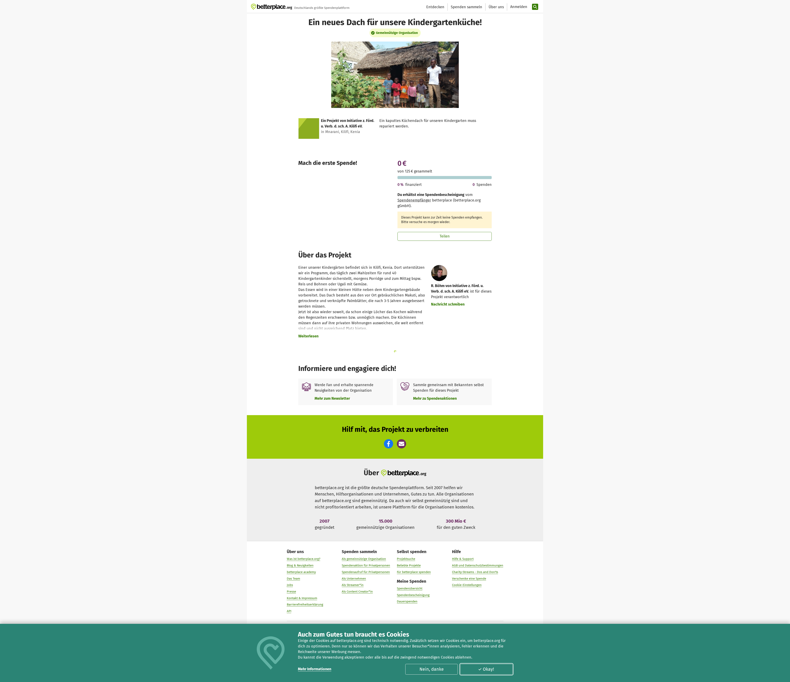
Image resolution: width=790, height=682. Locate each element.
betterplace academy (301, 572)
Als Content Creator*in (357, 591)
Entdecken (435, 7)
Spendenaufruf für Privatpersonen (366, 572)
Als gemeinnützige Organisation (364, 559)
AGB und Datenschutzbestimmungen (477, 565)
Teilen (445, 236)
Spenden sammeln (466, 7)
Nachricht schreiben (448, 304)
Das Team (293, 578)
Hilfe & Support (463, 559)
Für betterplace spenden (414, 572)
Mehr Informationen (314, 669)
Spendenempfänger (414, 200)
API (289, 611)
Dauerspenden (407, 601)
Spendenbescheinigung (413, 595)
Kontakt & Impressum (302, 598)
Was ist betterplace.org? (303, 559)
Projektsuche (406, 559)
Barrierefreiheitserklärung (305, 604)
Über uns (496, 7)
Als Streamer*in (353, 585)
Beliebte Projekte (409, 565)
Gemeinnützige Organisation (397, 33)
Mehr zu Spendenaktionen (435, 398)
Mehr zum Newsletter (332, 398)
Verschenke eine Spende (469, 578)
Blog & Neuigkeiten (300, 565)
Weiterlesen (308, 336)
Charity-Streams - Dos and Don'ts (475, 572)
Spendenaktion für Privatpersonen (366, 565)
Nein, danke (431, 669)
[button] (388, 443)
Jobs (290, 585)
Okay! (488, 669)
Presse (291, 591)
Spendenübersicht (409, 588)
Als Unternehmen (354, 578)
